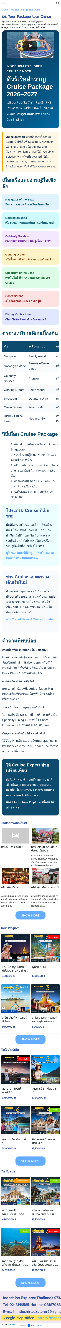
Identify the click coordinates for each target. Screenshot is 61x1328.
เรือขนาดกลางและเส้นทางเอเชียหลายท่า (30, 220)
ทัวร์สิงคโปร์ (41, 24)
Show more (30, 915)
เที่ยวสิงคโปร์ (52, 24)
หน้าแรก (4, 9)
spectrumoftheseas (10, 24)
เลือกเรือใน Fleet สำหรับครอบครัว (26, 317)
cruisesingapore (27, 24)
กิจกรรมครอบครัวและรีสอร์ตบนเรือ (27, 202)
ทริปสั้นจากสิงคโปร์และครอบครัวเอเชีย (29, 257)
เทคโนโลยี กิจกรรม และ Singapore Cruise (27, 277)
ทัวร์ (21, 27)
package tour (7, 27)
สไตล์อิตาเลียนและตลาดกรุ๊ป (23, 298)
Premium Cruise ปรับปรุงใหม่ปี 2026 (28, 239)
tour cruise (29, 27)
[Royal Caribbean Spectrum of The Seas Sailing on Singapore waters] (30, 44)
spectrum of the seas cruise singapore (24, 21)
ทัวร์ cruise (40, 27)
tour (16, 27)
